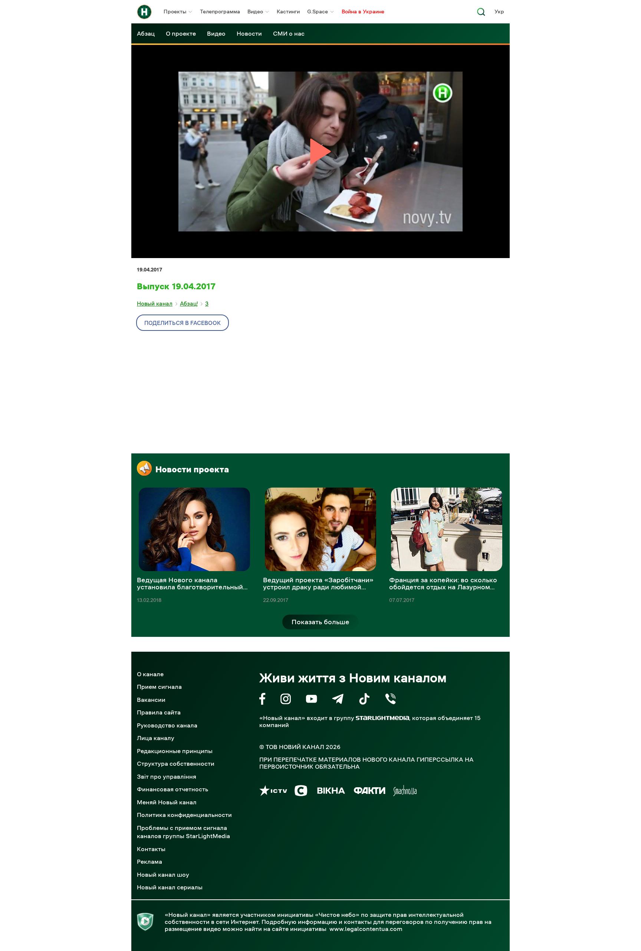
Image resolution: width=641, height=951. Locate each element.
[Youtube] (311, 700)
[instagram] (285, 700)
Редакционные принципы (175, 751)
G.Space (317, 11)
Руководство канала (167, 725)
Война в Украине (363, 11)
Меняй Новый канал (167, 802)
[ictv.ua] (273, 792)
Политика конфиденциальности (184, 815)
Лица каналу (155, 738)
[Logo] (144, 11)
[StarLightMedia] (382, 718)
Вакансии (151, 700)
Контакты (151, 849)
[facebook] (262, 700)
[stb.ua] (301, 792)
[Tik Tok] (364, 700)
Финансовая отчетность (172, 789)
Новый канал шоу (163, 874)
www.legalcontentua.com (365, 929)
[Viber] (390, 700)
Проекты (175, 11)
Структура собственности (175, 763)
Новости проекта (192, 469)
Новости (249, 33)
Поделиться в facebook (182, 323)
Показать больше (320, 622)
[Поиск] (481, 14)
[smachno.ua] (405, 792)
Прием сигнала (159, 687)
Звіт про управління (166, 776)
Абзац (146, 33)
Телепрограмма (220, 11)
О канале (150, 674)
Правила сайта (159, 712)
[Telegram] (337, 700)
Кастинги (288, 11)
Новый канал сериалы (170, 887)
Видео (255, 11)
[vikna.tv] (330, 792)
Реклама (149, 861)
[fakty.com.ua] (369, 792)
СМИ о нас (289, 33)
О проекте (181, 33)
